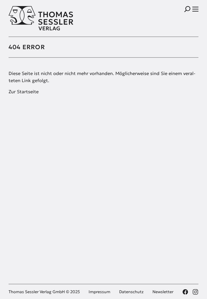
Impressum (99, 291)
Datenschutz (131, 291)
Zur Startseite (24, 92)
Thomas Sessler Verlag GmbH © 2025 (44, 291)
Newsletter (162, 291)
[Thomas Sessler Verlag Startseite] (56, 18)
